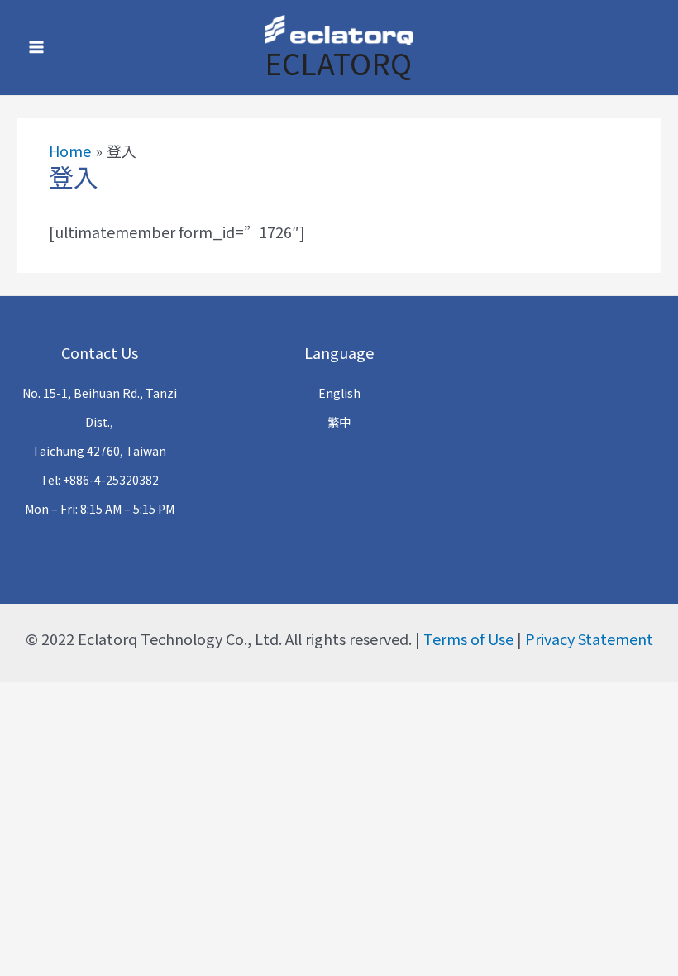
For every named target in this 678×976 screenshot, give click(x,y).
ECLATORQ (338, 62)
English (339, 393)
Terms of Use (468, 638)
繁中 (339, 422)
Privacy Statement (589, 638)
